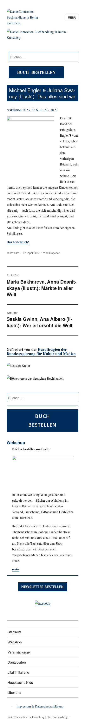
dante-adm (13, 253)
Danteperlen (17, 662)
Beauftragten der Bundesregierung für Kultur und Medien (41, 351)
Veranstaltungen (20, 652)
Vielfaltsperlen (51, 253)
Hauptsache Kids (20, 682)
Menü (72, 17)
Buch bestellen (36, 72)
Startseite (14, 632)
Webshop (15, 642)
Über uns (14, 692)
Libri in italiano (18, 672)
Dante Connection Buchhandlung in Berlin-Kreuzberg (37, 717)
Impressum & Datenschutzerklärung (40, 706)
